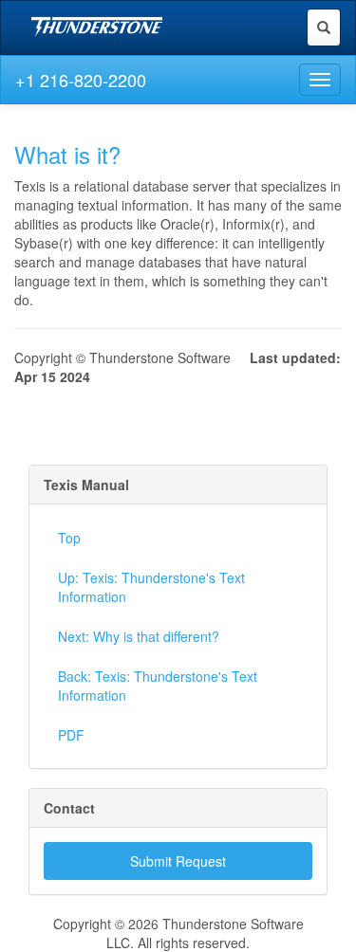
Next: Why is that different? (138, 636)
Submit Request (178, 860)
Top (69, 537)
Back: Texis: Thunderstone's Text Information (157, 686)
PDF (71, 734)
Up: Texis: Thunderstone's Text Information (151, 587)
